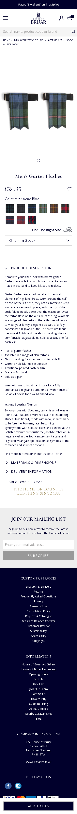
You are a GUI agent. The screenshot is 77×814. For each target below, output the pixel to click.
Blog (38, 718)
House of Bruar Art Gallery (38, 664)
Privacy (38, 601)
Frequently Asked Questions (38, 596)
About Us (38, 684)
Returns (38, 591)
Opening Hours (38, 674)
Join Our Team (38, 689)
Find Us (38, 679)
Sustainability (38, 631)
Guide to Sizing (38, 704)
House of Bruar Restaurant (38, 669)
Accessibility (38, 636)
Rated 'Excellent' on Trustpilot (38, 4)
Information (38, 656)
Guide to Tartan (52, 454)
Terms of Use (38, 606)
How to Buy (38, 699)
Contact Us (38, 694)
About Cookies (38, 709)
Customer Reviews (39, 626)
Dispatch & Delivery (38, 586)
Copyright (38, 641)
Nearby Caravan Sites (38, 713)
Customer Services (38, 578)
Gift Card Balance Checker (38, 621)
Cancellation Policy (39, 611)
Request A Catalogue (38, 616)
